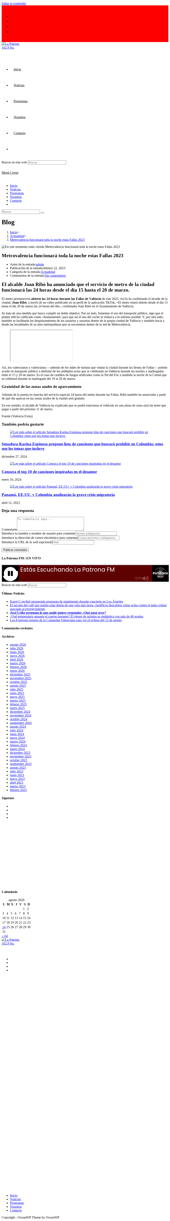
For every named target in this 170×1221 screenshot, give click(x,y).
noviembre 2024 (20, 715)
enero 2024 (17, 749)
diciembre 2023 (20, 752)
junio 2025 (17, 693)
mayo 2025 (17, 697)
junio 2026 (17, 652)
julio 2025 (16, 689)
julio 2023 (16, 771)
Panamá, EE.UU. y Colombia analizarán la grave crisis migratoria (58, 494)
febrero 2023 (18, 790)
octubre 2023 (18, 760)
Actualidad (48, 272)
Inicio (13, 185)
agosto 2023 (18, 767)
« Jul (5, 936)
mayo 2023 (17, 779)
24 (4, 927)
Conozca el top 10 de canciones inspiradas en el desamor (49, 471)
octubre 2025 (18, 682)
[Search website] (13, 149)
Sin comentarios (55, 275)
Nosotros (16, 197)
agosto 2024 (18, 726)
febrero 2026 (18, 667)
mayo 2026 (17, 656)
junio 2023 (17, 775)
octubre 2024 (18, 719)
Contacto (16, 200)
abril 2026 (16, 659)
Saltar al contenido (14, 3)
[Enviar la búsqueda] (42, 212)
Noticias (15, 189)
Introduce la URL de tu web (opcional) (27, 542)
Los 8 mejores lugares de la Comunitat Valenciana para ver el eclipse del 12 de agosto (66, 620)
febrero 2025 (18, 704)
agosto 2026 (18, 644)
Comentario (9, 529)
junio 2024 (17, 734)
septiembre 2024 (21, 723)
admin (40, 264)
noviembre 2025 (20, 678)
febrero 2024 (18, 745)
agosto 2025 (18, 685)
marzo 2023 (18, 786)
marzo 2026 (18, 663)
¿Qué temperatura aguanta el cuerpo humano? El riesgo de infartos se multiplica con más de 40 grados (76, 616)
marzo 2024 (18, 741)
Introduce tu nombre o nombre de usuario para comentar (38, 533)
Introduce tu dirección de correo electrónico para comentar (40, 537)
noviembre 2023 (20, 756)
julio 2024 (16, 730)
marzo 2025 (18, 700)
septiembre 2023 (21, 764)
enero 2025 (17, 708)
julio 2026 (16, 648)
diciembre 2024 (20, 711)
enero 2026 (17, 670)
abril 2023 (16, 782)
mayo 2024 (17, 738)
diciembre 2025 (20, 674)
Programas (17, 193)
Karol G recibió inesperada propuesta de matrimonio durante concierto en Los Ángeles (66, 601)
